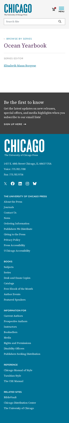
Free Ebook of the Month (18, 288)
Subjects (8, 267)
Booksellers (10, 332)
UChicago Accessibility (17, 250)
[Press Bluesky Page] (34, 184)
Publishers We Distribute (18, 229)
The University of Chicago (19, 408)
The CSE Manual (13, 381)
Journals (9, 207)
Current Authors (13, 316)
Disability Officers (14, 348)
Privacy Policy (12, 240)
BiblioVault (10, 397)
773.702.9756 (16, 174)
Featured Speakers (15, 299)
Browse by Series (19, 38)
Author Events (12, 294)
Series (7, 272)
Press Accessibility (14, 245)
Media (7, 337)
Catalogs (9, 283)
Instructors (10, 326)
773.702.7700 (18, 169)
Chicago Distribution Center (20, 402)
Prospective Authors (15, 321)
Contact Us (10, 212)
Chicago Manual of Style (18, 370)
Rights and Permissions (17, 343)
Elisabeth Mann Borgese (20, 66)
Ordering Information (16, 223)
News (7, 218)
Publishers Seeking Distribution (22, 354)
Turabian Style (12, 375)
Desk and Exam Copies (17, 278)
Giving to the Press (14, 234)
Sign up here (15, 124)
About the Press (13, 201)
